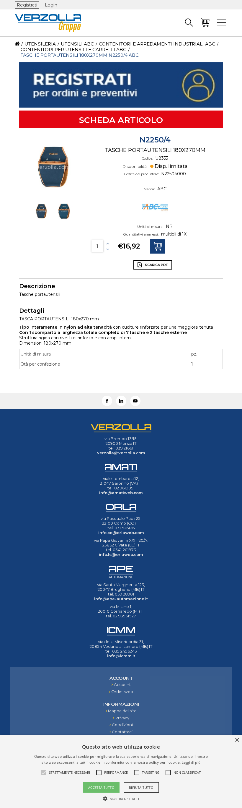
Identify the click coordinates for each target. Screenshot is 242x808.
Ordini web (122, 691)
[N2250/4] (42, 220)
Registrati (27, 5)
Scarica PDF (156, 265)
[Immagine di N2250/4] (53, 167)
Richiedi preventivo (157, 246)
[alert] (121, 771)
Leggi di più (191, 762)
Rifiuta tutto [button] (141, 787)
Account (122, 684)
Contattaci (122, 731)
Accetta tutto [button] (101, 787)
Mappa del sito (122, 710)
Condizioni (122, 724)
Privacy (122, 717)
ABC (161, 189)
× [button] (237, 740)
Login (51, 5)
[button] (121, 798)
